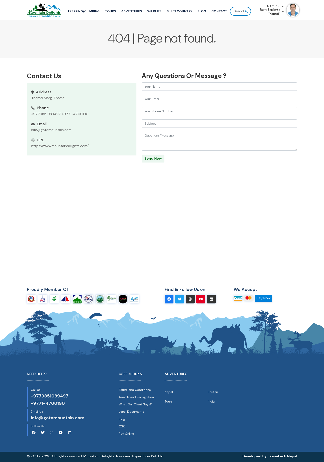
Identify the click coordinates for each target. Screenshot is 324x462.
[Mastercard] (248, 298)
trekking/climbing (83, 11)
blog (201, 11)
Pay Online (126, 434)
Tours (169, 401)
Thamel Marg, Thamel (48, 98)
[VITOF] (100, 298)
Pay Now (263, 298)
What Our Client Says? (135, 404)
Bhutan (213, 392)
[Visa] (238, 298)
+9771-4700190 (75, 114)
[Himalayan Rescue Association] (88, 298)
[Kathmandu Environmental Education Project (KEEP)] (77, 298)
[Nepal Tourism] (31, 298)
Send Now (153, 158)
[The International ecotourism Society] (111, 298)
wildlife (154, 11)
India (211, 401)
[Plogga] (123, 298)
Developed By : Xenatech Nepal (269, 456)
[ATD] (134, 298)
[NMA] (65, 298)
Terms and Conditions (135, 390)
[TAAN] (54, 298)
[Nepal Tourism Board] (42, 298)
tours (110, 11)
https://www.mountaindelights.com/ (60, 146)
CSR (122, 426)
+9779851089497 (46, 114)
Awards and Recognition (136, 397)
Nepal (169, 392)
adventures (131, 11)
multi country (179, 11)
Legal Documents (131, 412)
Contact (219, 11)
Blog (122, 419)
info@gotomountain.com (51, 130)
